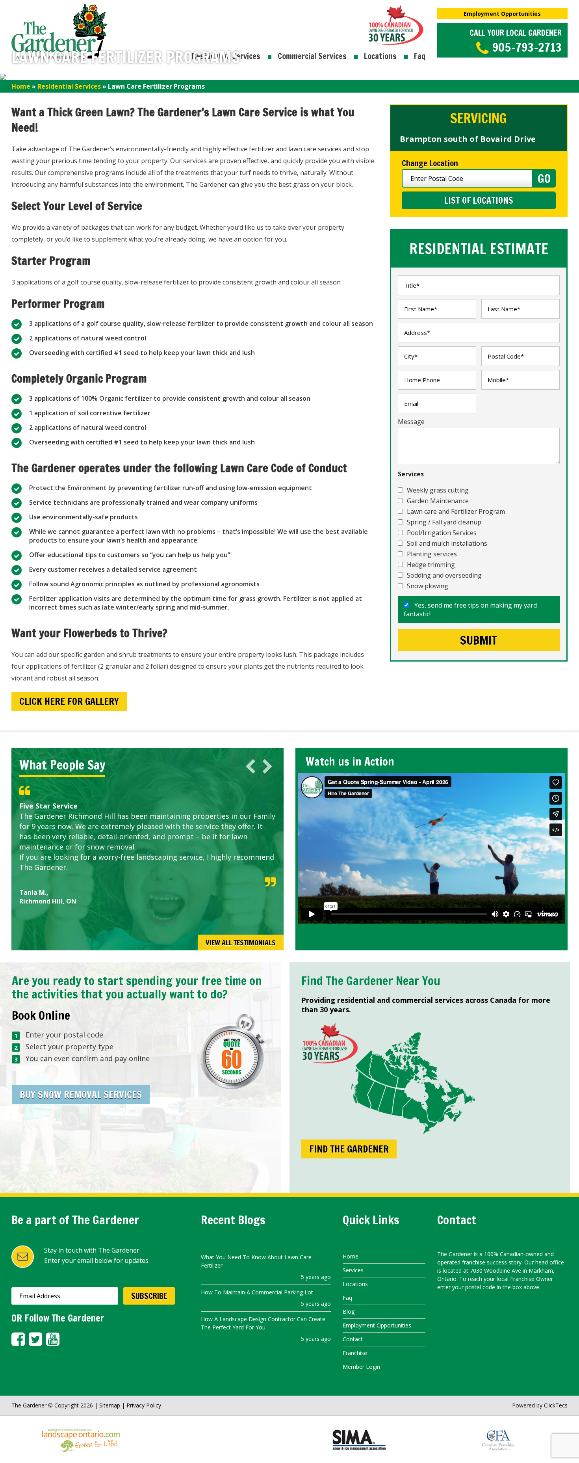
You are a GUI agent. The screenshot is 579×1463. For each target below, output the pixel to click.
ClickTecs (556, 1405)
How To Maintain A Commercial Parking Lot (257, 1292)
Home (20, 86)
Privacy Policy (143, 1405)
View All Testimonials (241, 942)
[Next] (268, 766)
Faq (419, 56)
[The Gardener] (59, 8)
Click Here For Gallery (69, 701)
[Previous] (250, 766)
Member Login (361, 1366)
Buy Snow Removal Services (81, 1094)
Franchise (355, 1353)
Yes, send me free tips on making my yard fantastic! (470, 609)
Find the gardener (349, 1149)
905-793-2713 (527, 47)
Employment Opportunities (502, 13)
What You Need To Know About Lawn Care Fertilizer (256, 1261)
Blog (348, 1311)
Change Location (430, 163)
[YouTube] (52, 1339)
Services (353, 1270)
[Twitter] (35, 1339)
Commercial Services (312, 56)
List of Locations (478, 200)
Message (411, 421)
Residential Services (69, 86)
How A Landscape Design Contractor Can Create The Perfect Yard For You (263, 1323)
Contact (353, 1339)
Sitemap (109, 1405)
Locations (380, 56)
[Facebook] (18, 1339)
